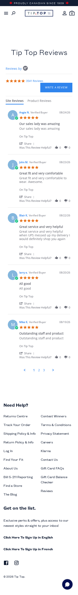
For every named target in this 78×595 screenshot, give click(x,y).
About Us (10, 468)
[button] (27, 143)
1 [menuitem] (34, 370)
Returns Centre (15, 416)
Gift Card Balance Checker (54, 479)
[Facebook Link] (6, 563)
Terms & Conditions (56, 424)
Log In (8, 450)
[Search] (13, 13)
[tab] (15, 101)
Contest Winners (53, 416)
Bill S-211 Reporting (18, 476)
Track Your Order (17, 424)
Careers (47, 442)
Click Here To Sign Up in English (28, 537)
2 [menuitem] (39, 370)
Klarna (46, 450)
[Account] (64, 13)
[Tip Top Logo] (39, 13)
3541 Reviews (34, 81)
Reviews (47, 490)
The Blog (10, 494)
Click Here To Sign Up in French (28, 549)
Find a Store (12, 485)
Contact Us (49, 459)
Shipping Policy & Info (19, 433)
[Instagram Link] (16, 563)
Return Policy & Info (18, 442)
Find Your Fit (13, 459)
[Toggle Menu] (6, 13)
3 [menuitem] (44, 370)
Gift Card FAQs (52, 468)
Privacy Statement (55, 433)
